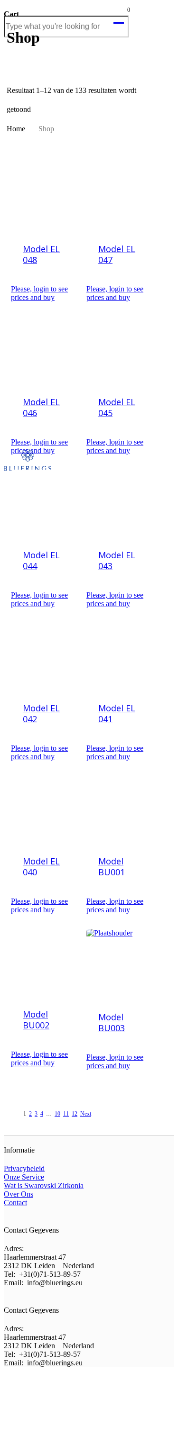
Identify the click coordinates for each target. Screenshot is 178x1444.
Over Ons (18, 1194)
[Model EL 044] (45, 504)
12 (74, 1113)
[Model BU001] (120, 810)
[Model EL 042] (45, 657)
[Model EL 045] (120, 351)
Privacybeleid (24, 1168)
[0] (120, 17)
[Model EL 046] (45, 351)
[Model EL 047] (120, 197)
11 (66, 1113)
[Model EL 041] (120, 657)
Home (16, 129)
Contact (15, 1203)
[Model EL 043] (120, 504)
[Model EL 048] (45, 197)
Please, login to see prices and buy (39, 293)
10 (57, 1113)
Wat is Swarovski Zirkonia (44, 1185)
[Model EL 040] (45, 810)
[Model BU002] (45, 963)
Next (85, 1113)
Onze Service (24, 1177)
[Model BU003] (120, 964)
